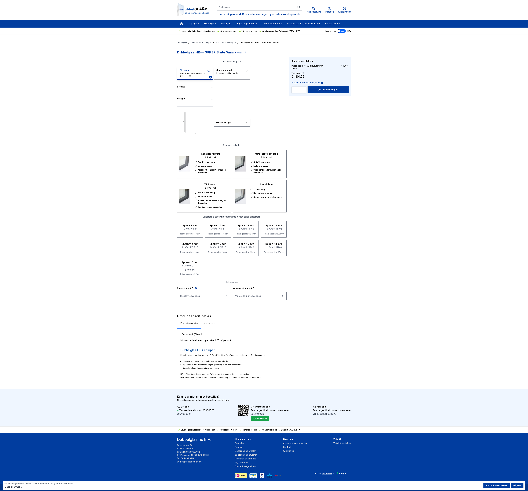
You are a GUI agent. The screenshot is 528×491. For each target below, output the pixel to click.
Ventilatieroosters (273, 23)
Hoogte (195, 98)
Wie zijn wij (288, 451)
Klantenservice (243, 439)
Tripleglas (194, 23)
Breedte (195, 86)
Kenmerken (209, 323)
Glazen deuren (332, 23)
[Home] (181, 24)
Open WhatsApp (260, 418)
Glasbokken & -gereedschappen (303, 23)
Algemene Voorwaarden (295, 443)
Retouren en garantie (245, 458)
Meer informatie (13, 487)
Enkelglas (226, 23)
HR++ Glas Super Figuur (226, 43)
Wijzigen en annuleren (246, 455)
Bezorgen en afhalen (245, 451)
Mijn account (241, 462)
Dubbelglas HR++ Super (201, 43)
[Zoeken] (298, 7)
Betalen (239, 447)
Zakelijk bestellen (342, 443)
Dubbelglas (210, 23)
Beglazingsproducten (247, 23)
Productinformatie (189, 323)
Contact (287, 447)
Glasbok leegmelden (245, 466)
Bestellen (239, 443)
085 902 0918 (184, 414)
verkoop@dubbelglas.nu (324, 414)
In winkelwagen (330, 89)
